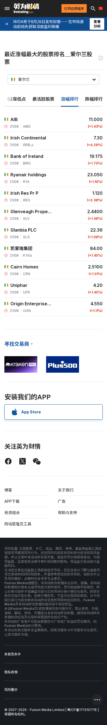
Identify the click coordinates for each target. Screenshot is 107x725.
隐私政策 (11, 672)
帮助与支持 (67, 512)
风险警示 (11, 690)
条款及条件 (12, 654)
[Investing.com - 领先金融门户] (26, 8)
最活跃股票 (43, 99)
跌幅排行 (94, 99)
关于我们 (65, 490)
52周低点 (16, 99)
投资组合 (12, 512)
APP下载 (11, 501)
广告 (62, 501)
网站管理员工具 (17, 523)
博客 (8, 490)
